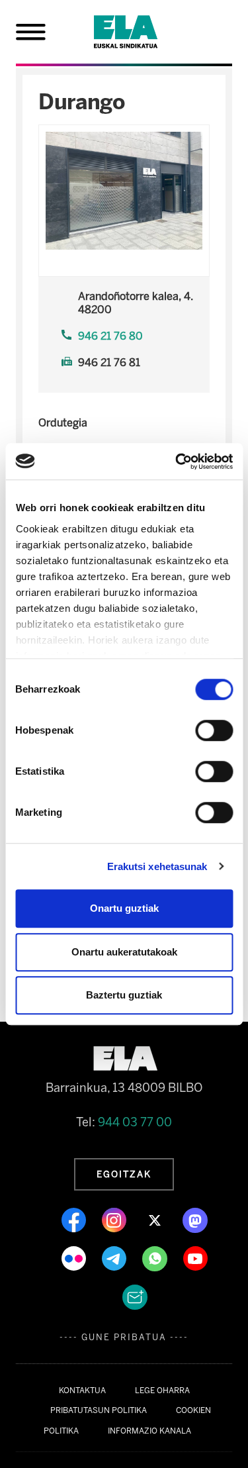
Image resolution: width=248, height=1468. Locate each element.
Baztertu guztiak (124, 995)
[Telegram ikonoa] (115, 1257)
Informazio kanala (149, 1431)
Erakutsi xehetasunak (157, 866)
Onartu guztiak (124, 908)
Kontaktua (82, 1390)
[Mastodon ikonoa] (195, 1219)
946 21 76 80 (110, 336)
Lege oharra (162, 1390)
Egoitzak (124, 1174)
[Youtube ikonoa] (195, 1257)
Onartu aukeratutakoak (124, 951)
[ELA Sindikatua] (141, 32)
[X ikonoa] (156, 1219)
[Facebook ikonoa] (75, 1219)
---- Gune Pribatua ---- (124, 1337)
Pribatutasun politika (98, 1410)
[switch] (214, 730)
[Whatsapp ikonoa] (156, 1257)
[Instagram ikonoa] (115, 1219)
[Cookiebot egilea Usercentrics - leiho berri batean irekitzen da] (176, 461)
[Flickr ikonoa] (75, 1257)
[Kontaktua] (135, 1296)
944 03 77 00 (135, 1122)
